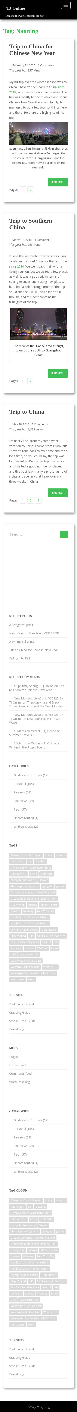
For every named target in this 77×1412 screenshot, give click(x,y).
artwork (61, 855)
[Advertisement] (41, 575)
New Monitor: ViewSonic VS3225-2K (34, 633)
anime (49, 855)
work (31, 979)
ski (56, 942)
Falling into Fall (19, 658)
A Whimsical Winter (22, 642)
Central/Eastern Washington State (31, 867)
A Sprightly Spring (21, 625)
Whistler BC (50, 967)
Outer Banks (48, 929)
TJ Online (15, 8)
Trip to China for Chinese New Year (32, 49)
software (16, 948)
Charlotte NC (18, 874)
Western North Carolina (25, 967)
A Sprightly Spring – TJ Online (33, 686)
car (30, 861)
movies (15, 911)
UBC (13, 954)
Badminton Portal (21, 1004)
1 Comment (41, 240)
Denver (43, 880)
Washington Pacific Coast (26, 961)
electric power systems (24, 886)
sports (29, 948)
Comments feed (20, 1073)
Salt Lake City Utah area (51, 936)
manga (32, 905)
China (33, 874)
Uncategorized (24, 818)
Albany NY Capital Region (26, 855)
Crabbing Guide (19, 1012)
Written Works (23, 826)
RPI (31, 936)
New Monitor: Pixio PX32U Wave (36, 721)
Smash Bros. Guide (22, 1021)
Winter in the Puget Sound (27, 747)
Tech (17, 809)
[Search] (64, 534)
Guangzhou (18, 905)
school (47, 942)
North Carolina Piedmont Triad (29, 917)
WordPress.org (19, 1082)
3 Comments (40, 424)
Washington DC (29, 954)
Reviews (19, 792)
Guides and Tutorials (28, 775)
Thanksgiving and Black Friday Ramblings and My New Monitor (36, 704)
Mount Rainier (49, 905)
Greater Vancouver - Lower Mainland (33, 892)
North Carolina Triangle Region (29, 923)
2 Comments (46, 65)
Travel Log (16, 1029)
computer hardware (23, 880)
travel (54, 948)
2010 (20, 266)
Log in (13, 1057)
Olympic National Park (24, 929)
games (60, 886)
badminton (17, 861)
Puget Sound (18, 936)
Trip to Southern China (30, 224)
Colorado (47, 874)
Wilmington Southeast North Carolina (33, 973)
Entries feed (17, 1065)
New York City (45, 911)
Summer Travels (20, 735)
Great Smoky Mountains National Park (33, 898)
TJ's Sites (42, 948)
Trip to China (26, 411)
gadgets (47, 886)
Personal (20, 784)
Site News (21, 801)
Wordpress (17, 979)
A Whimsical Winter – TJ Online (35, 731)
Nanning (28, 911)
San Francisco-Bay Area (25, 942)
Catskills (41, 861)
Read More (58, 182)
